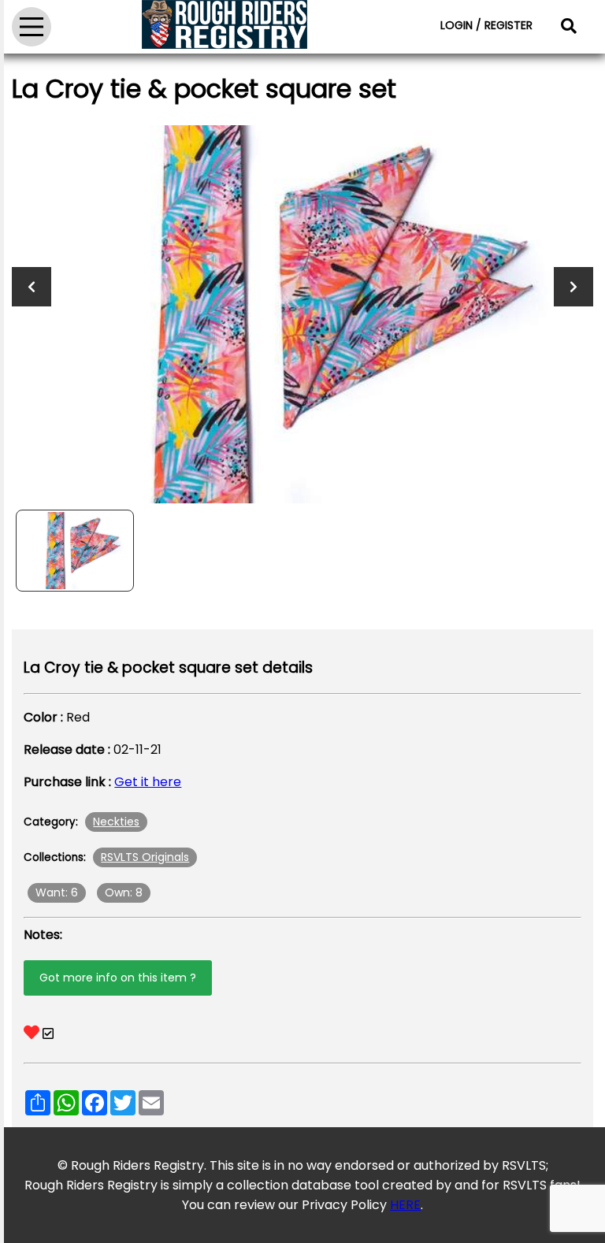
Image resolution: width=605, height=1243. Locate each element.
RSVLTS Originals (145, 857)
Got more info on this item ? (117, 977)
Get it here (147, 782)
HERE (405, 1205)
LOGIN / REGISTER (486, 25)
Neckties (116, 821)
